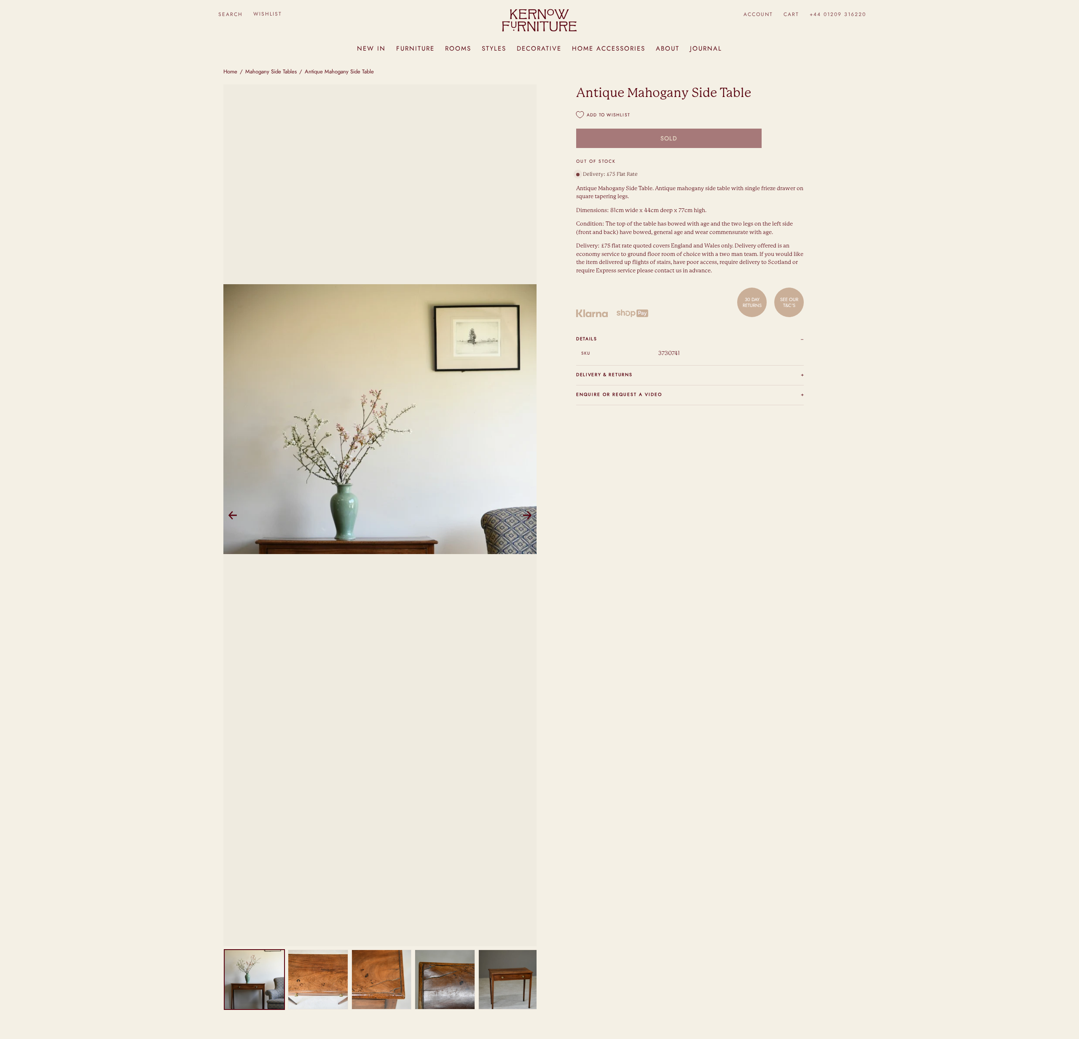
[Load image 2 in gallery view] (318, 980)
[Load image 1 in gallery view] (254, 980)
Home (230, 71)
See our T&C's (789, 302)
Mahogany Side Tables (271, 71)
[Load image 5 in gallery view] (508, 980)
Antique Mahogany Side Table (339, 71)
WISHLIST (267, 14)
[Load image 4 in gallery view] (445, 980)
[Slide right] (527, 515)
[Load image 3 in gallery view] (382, 980)
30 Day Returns (752, 302)
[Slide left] (232, 515)
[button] (230, 14)
